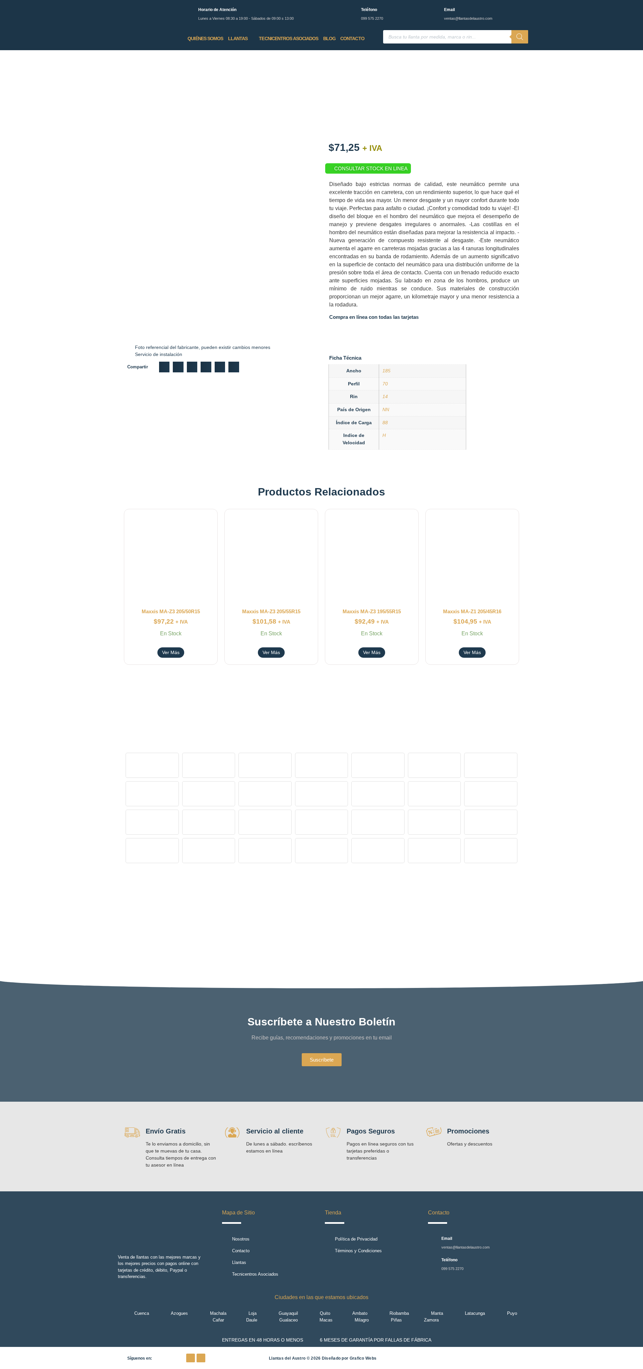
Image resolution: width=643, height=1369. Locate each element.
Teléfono (369, 9)
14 (385, 396)
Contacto (352, 38)
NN (385, 409)
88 (385, 422)
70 (385, 383)
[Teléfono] (352, 11)
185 (386, 370)
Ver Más (171, 652)
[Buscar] (519, 36)
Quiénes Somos (205, 38)
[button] (164, 367)
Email (449, 9)
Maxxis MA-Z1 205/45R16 (472, 611)
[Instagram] (201, 1358)
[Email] (435, 11)
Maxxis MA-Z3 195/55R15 (372, 611)
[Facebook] (190, 1358)
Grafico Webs (363, 1358)
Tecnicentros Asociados (288, 38)
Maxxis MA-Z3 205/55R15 (271, 611)
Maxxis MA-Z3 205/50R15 (171, 611)
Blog (329, 38)
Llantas (238, 38)
